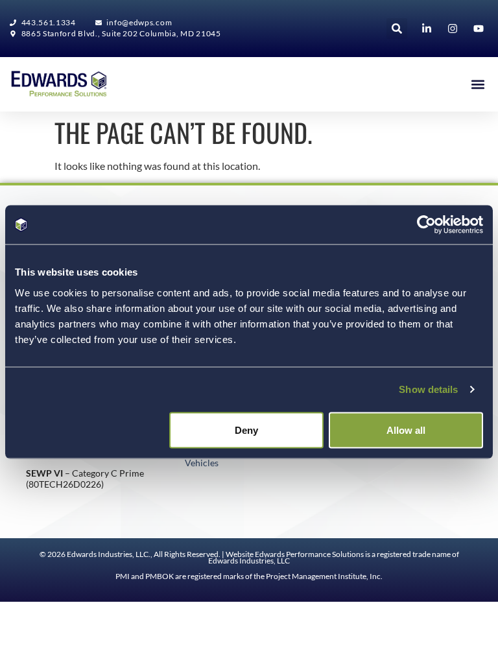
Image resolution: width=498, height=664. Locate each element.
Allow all (405, 429)
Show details (428, 389)
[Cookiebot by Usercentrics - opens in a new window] (426, 225)
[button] (396, 28)
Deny (246, 429)
